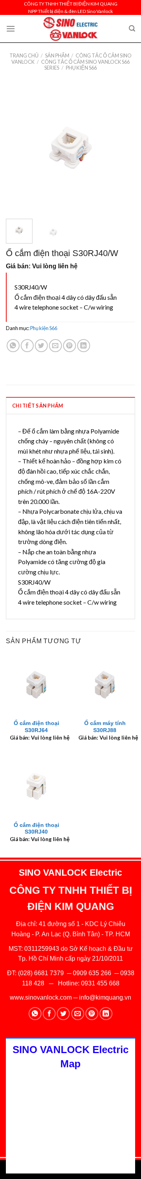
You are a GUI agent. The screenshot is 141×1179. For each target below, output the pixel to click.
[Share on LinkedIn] (83, 345)
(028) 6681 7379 (41, 973)
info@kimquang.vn (105, 997)
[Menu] (10, 28)
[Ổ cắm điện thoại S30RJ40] (36, 786)
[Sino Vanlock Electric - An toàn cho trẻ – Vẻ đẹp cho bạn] (70, 28)
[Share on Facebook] (27, 345)
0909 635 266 (92, 973)
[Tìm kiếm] (132, 28)
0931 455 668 (100, 983)
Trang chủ (23, 55)
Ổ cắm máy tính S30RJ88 (105, 726)
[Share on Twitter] (41, 345)
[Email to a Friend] (55, 345)
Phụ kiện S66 (81, 68)
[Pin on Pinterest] (69, 345)
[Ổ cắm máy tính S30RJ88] (104, 684)
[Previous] (18, 148)
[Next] (123, 148)
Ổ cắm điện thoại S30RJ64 (36, 726)
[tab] (70, 405)
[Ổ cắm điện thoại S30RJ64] (36, 684)
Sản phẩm (57, 55)
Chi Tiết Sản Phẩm (37, 405)
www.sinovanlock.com (41, 997)
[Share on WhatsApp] (13, 345)
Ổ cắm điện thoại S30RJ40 (36, 828)
